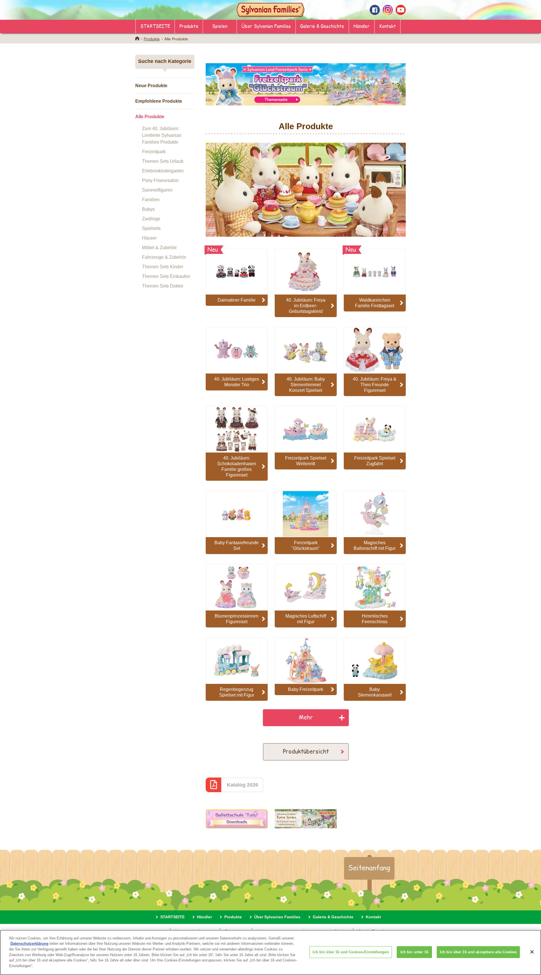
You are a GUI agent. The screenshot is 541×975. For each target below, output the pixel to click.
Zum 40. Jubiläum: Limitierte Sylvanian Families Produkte (161, 135)
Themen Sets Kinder (162, 266)
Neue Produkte (151, 85)
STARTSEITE (155, 26)
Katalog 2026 (242, 785)
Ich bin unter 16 (414, 952)
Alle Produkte (149, 116)
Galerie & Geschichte (322, 26)
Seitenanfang (369, 867)
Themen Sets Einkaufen (166, 276)
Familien (150, 199)
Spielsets (151, 228)
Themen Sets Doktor (162, 286)
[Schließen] (532, 952)
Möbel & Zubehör (159, 247)
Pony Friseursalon (160, 180)
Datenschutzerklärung (29, 943)
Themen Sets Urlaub (162, 161)
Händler (361, 26)
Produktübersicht (306, 751)
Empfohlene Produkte (158, 101)
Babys (148, 209)
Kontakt (387, 26)
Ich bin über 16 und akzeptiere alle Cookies (478, 952)
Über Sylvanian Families (266, 26)
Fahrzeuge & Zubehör (164, 257)
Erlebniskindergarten (163, 170)
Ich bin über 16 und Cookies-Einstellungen (350, 952)
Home (137, 38)
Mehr (306, 717)
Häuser (149, 238)
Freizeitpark (154, 151)
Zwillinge (151, 218)
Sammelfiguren (157, 190)
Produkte (188, 26)
